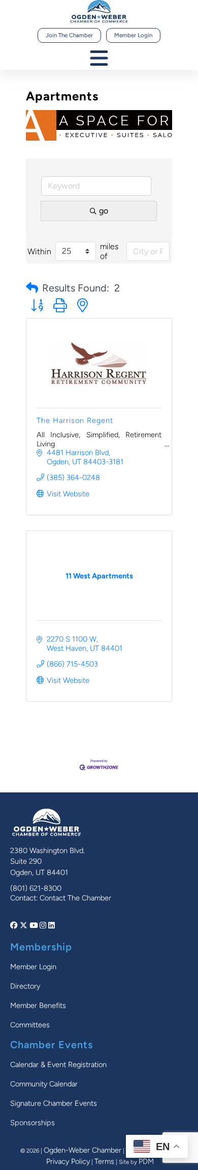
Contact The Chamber (75, 897)
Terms (104, 1161)
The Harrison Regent (75, 420)
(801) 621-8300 (35, 888)
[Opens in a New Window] (15, 925)
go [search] (103, 211)
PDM (146, 1161)
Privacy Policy (68, 1161)
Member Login (133, 35)
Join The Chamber (69, 35)
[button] (32, 288)
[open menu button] (99, 59)
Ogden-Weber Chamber (82, 1150)
